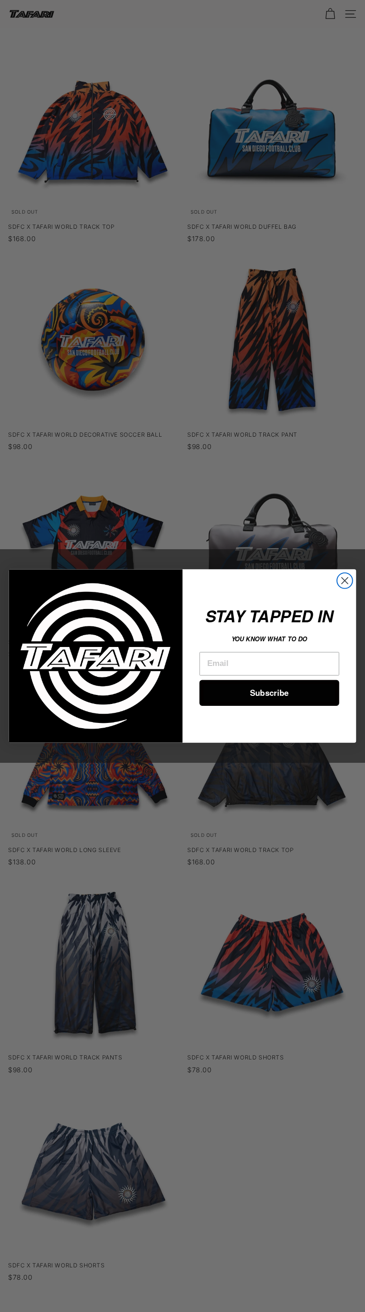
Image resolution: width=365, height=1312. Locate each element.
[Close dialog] (345, 581)
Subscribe (269, 692)
